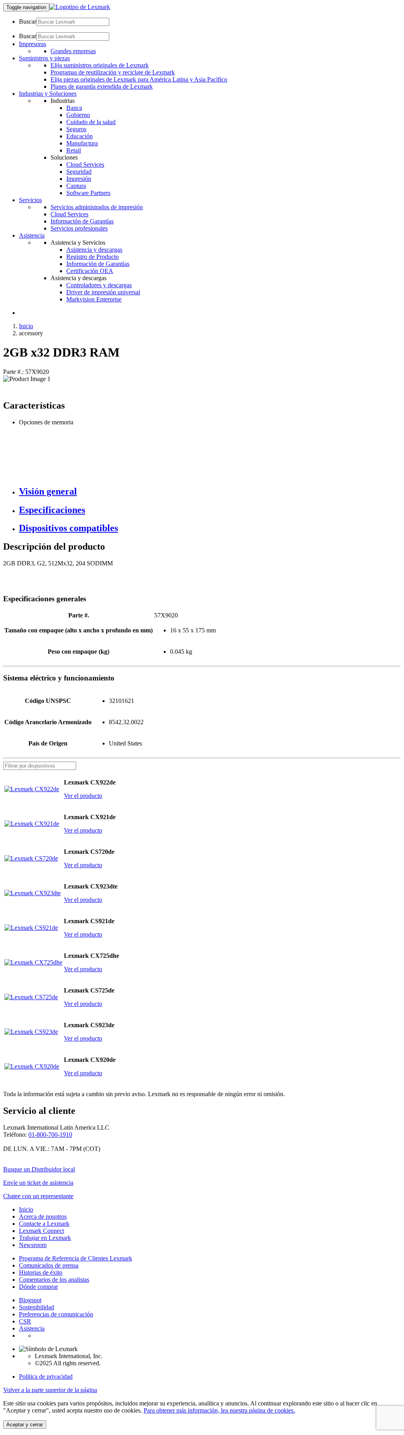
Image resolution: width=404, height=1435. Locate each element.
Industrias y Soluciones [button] (48, 93)
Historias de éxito (40, 1272)
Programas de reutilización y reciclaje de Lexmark (112, 72)
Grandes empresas (73, 51)
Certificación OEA (89, 271)
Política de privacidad (46, 1376)
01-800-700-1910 (50, 1134)
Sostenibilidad (36, 1307)
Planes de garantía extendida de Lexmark (101, 86)
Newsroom (33, 1245)
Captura (76, 185)
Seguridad (79, 171)
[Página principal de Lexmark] (79, 7)
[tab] (210, 491)
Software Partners (88, 193)
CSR (25, 1321)
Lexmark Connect (41, 1230)
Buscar (27, 21)
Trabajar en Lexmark (45, 1237)
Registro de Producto (92, 256)
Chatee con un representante (38, 1196)
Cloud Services (85, 164)
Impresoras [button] (32, 44)
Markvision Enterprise (94, 299)
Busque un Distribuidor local (39, 1169)
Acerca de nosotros (43, 1216)
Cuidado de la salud (91, 122)
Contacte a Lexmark (44, 1223)
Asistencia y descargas (94, 249)
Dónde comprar (38, 1286)
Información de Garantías (82, 221)
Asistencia (32, 1328)
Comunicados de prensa (49, 1265)
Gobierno (78, 115)
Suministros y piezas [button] (44, 58)
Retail (73, 150)
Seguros (76, 129)
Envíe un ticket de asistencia (38, 1182)
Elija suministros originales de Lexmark (99, 65)
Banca (74, 107)
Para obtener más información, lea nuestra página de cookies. (219, 1410)
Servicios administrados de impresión (96, 207)
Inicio (26, 326)
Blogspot (30, 1300)
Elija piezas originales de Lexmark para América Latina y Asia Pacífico (138, 79)
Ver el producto (83, 795)
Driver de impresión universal (103, 292)
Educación (79, 136)
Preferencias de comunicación (56, 1314)
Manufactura (82, 143)
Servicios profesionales (79, 228)
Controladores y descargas (99, 285)
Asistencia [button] (32, 235)
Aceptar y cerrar (24, 1425)
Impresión (78, 178)
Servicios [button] (30, 200)
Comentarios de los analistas (54, 1279)
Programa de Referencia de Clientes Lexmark (75, 1258)
